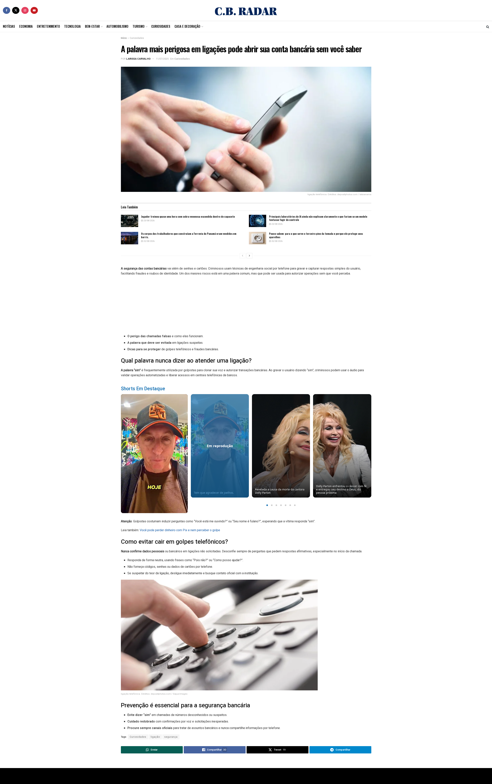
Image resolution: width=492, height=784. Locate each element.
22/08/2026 (149, 241)
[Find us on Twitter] (15, 10)
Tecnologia (72, 26)
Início (124, 38)
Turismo (139, 26)
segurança (171, 737)
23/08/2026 (149, 220)
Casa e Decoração (187, 26)
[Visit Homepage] (246, 10)
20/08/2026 (277, 241)
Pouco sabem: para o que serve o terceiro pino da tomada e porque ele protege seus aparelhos (316, 235)
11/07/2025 (162, 59)
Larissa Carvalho (138, 59)
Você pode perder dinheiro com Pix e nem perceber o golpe (180, 530)
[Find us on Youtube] (34, 10)
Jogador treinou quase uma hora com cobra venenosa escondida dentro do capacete (188, 216)
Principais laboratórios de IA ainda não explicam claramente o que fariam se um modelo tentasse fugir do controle (318, 218)
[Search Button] (487, 26)
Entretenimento (48, 26)
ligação (155, 737)
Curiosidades (160, 26)
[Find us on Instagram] (25, 10)
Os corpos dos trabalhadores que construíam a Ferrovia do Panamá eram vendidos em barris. (188, 235)
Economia (26, 26)
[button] (267, 505)
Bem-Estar (92, 26)
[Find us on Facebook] (6, 10)
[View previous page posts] (242, 255)
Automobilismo (117, 26)
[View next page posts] (249, 255)
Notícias (9, 26)
